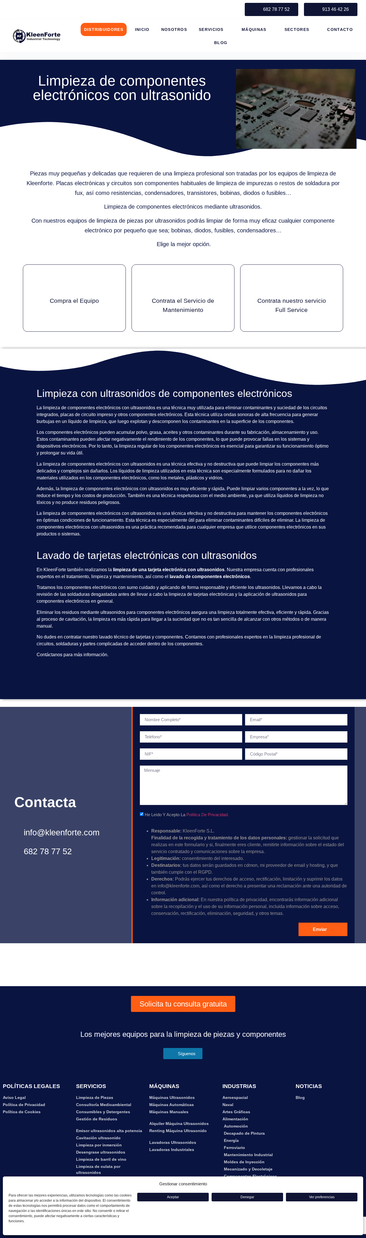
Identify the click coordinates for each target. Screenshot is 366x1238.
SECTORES (297, 29)
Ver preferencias (322, 1197)
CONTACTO (340, 29)
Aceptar (173, 1197)
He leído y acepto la (187, 814)
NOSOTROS (174, 29)
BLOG (220, 42)
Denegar (247, 1197)
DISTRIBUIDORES (103, 29)
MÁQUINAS (254, 29)
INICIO (142, 29)
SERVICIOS (211, 29)
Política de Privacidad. (207, 814)
